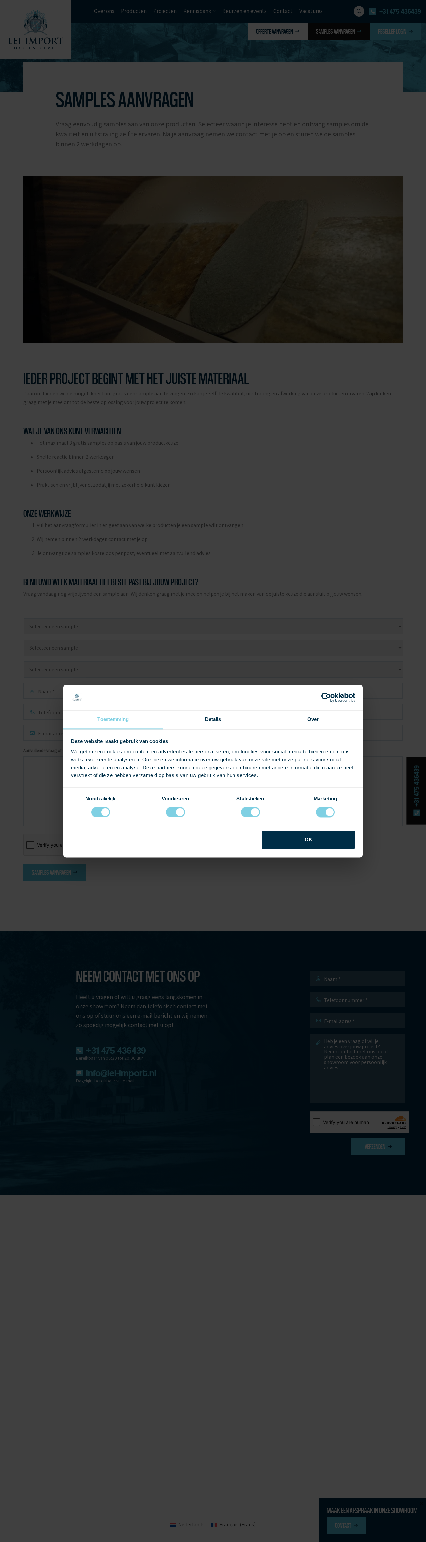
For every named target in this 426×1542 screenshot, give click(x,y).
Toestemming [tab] (113, 719)
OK (308, 840)
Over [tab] (313, 719)
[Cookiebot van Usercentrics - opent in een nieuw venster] (326, 697)
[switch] (175, 812)
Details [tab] (213, 719)
